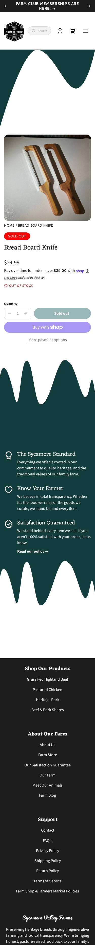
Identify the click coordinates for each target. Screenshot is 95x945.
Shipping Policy (47, 861)
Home (9, 225)
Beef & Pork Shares (47, 710)
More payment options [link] (47, 340)
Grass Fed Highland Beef (47, 679)
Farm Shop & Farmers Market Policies (47, 891)
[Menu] (85, 30)
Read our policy (31, 551)
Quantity (10, 303)
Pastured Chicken (47, 689)
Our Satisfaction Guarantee (47, 765)
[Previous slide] (5, 6)
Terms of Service (47, 881)
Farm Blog (47, 795)
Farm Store (47, 755)
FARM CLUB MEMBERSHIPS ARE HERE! (47, 6)
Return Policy (47, 871)
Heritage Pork (47, 700)
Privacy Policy (47, 850)
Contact (47, 830)
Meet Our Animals (47, 785)
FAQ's (47, 840)
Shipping (10, 277)
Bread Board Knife (35, 225)
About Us (47, 745)
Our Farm (47, 775)
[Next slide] (89, 6)
